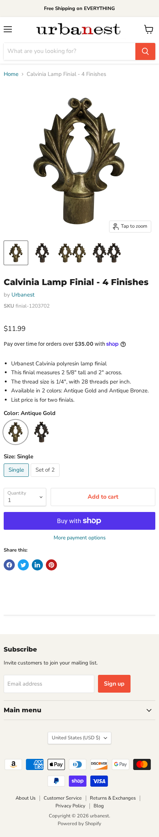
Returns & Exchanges (113, 798)
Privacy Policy (70, 806)
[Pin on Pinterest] (51, 564)
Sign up (114, 684)
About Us (25, 798)
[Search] (145, 51)
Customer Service (63, 798)
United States (76, 737)
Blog (99, 806)
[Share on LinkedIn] (37, 564)
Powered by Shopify (79, 823)
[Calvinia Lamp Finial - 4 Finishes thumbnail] (16, 253)
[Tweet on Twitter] (23, 564)
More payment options (80, 538)
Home (11, 74)
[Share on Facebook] (9, 564)
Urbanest (22, 294)
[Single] (17, 478)
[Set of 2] (46, 478)
